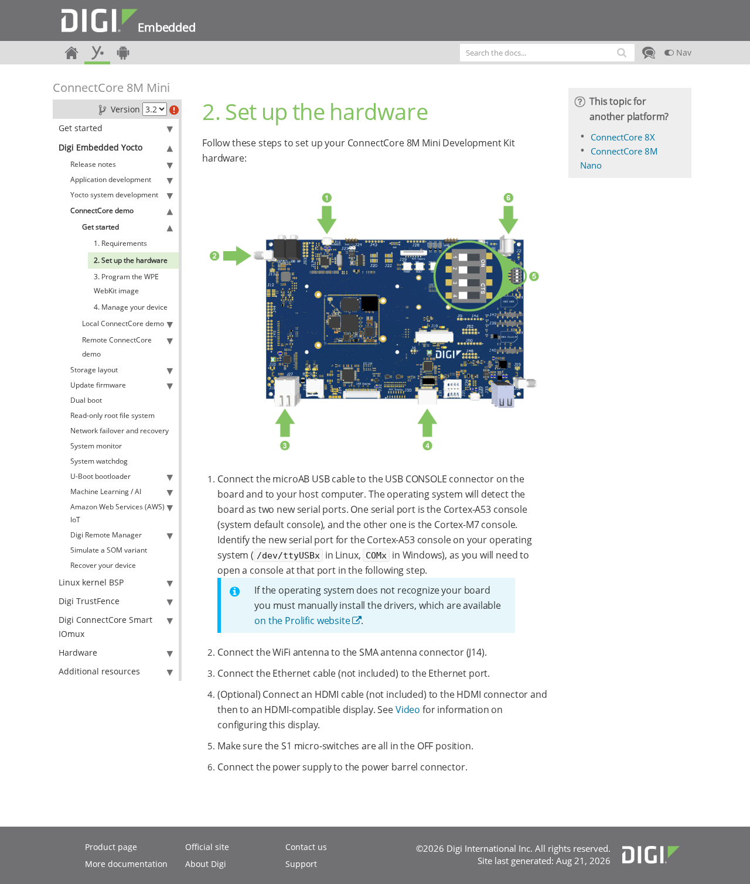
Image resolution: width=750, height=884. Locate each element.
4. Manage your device (131, 307)
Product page (111, 846)
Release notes (93, 164)
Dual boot (86, 400)
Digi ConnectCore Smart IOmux (105, 626)
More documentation (126, 863)
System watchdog (99, 461)
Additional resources (99, 671)
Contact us (306, 846)
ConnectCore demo (102, 210)
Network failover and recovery (119, 431)
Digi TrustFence (89, 601)
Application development (110, 179)
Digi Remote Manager (106, 535)
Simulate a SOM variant (108, 550)
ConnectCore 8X (623, 137)
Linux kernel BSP (91, 582)
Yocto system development (114, 195)
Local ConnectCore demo (123, 323)
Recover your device (103, 565)
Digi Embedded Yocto (100, 147)
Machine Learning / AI (105, 491)
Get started (81, 127)
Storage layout (94, 370)
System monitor (96, 446)
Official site (207, 846)
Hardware (78, 652)
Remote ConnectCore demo (117, 347)
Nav (682, 52)
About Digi (205, 863)
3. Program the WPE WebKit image (126, 284)
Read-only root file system (112, 415)
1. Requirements (120, 243)
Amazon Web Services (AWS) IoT (117, 513)
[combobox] (547, 53)
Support (301, 863)
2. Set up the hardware (131, 260)
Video (408, 709)
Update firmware (98, 385)
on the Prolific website (302, 620)
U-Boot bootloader (100, 476)
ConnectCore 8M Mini (111, 87)
